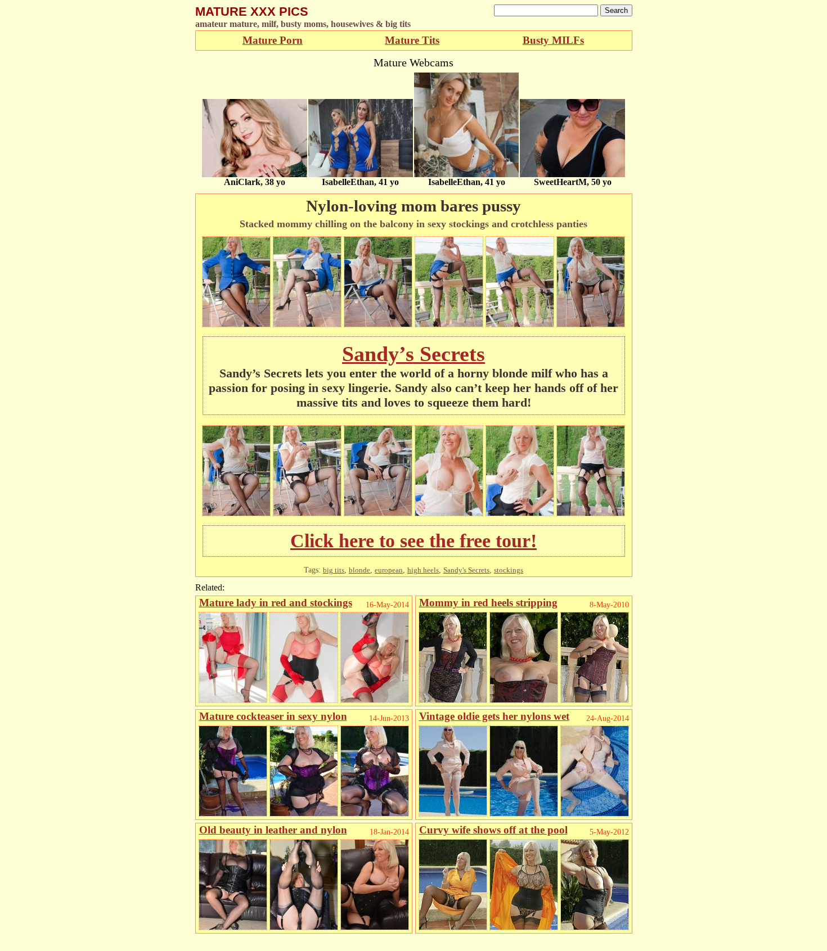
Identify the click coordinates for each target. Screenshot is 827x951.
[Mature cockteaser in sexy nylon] (233, 813)
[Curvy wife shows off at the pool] (453, 927)
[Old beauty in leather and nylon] (233, 927)
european (389, 570)
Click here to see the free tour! (413, 540)
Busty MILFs (553, 40)
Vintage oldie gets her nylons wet (494, 716)
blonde (359, 570)
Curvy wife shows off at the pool (493, 830)
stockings (508, 570)
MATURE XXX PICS (251, 11)
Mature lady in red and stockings (275, 603)
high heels (423, 570)
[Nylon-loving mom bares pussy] (236, 324)
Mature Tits (412, 40)
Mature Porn (272, 40)
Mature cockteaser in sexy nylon (273, 716)
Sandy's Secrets (466, 570)
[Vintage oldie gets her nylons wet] (453, 813)
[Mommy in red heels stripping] (453, 700)
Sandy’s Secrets (413, 354)
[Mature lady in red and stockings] (233, 700)
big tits (333, 570)
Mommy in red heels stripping (488, 603)
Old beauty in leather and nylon (273, 830)
